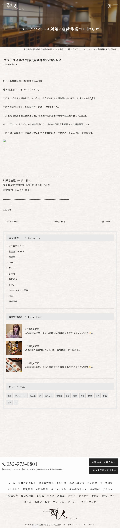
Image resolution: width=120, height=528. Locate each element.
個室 (105, 395)
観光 (9, 395)
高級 (75, 395)
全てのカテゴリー (17, 245)
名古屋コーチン (16, 251)
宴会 (82, 395)
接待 (90, 395)
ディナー (13, 268)
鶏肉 (97, 395)
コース (12, 262)
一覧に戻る (60, 221)
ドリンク (13, 284)
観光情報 (13, 301)
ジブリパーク (20, 395)
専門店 (59, 395)
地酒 (9, 402)
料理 (11, 295)
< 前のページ (12, 221)
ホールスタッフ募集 (18, 290)
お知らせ (7, 209)
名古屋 (33, 395)
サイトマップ (88, 502)
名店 (67, 395)
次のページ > (108, 221)
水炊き (12, 273)
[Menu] (115, 5)
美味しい (48, 395)
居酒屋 (12, 256)
